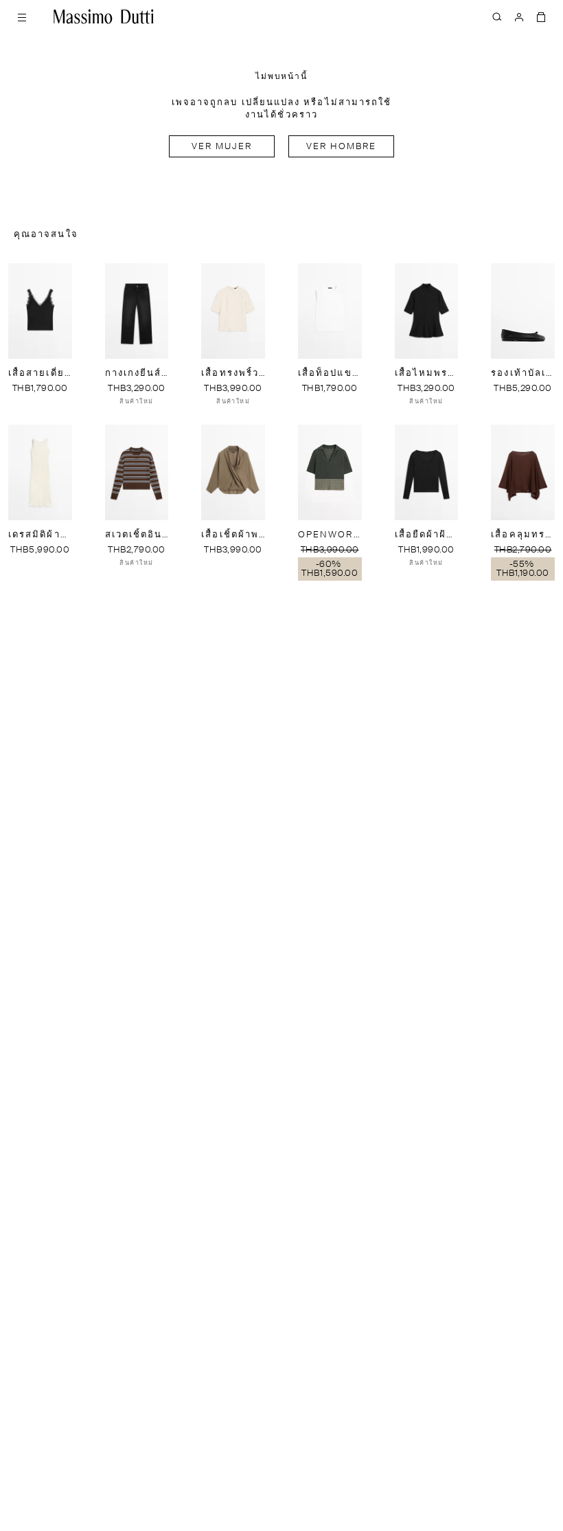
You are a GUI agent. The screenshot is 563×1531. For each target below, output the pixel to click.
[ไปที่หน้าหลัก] (103, 16)
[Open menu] (22, 16)
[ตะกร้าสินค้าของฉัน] (541, 16)
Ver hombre (341, 146)
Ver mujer (222, 146)
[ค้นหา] (497, 16)
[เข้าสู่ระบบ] (519, 16)
